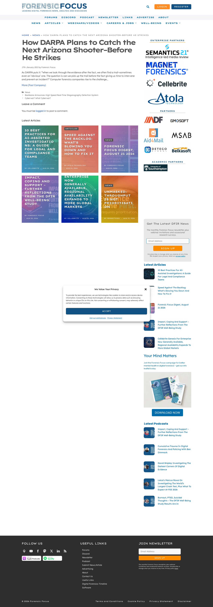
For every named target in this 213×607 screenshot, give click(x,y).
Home (25, 35)
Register (181, 6)
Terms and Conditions (109, 601)
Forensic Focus (115, 165)
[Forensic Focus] (54, 11)
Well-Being (151, 23)
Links (127, 17)
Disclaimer (184, 601)
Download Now (167, 413)
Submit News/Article (92, 565)
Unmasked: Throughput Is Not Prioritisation (118, 199)
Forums (50, 17)
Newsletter (108, 17)
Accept (106, 311)
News (35, 23)
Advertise (145, 17)
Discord (68, 17)
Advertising (87, 568)
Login (162, 6)
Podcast (87, 17)
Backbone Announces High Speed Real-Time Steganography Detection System (61, 95)
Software (86, 587)
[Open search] (148, 7)
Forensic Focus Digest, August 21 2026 (119, 150)
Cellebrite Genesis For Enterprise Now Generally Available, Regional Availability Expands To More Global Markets (78, 188)
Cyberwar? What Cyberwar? (38, 98)
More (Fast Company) (34, 85)
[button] (145, 289)
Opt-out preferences (98, 318)
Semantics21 (113, 218)
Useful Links (88, 580)
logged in (41, 110)
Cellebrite (33, 168)
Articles (71, 129)
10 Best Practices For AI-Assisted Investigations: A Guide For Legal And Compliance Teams (40, 143)
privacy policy (180, 256)
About (163, 17)
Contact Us (87, 576)
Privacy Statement (114, 318)
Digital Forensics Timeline (94, 584)
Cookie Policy (136, 601)
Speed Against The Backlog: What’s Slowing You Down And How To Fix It (79, 144)
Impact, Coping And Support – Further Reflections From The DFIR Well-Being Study (40, 191)
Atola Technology (76, 165)
